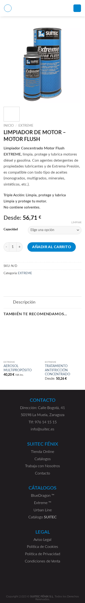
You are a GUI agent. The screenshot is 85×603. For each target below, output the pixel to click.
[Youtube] (35, 581)
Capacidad (11, 229)
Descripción (24, 302)
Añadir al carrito (51, 247)
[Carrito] (77, 8)
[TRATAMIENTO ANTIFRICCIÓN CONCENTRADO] (63, 340)
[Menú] (8, 8)
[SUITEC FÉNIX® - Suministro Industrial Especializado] (42, 8)
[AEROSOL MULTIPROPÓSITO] (22, 340)
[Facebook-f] (49, 581)
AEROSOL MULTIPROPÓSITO (18, 368)
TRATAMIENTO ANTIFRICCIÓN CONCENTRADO (57, 370)
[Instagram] (64, 581)
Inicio (9, 125)
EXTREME (25, 125)
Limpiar (76, 222)
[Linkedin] (21, 581)
